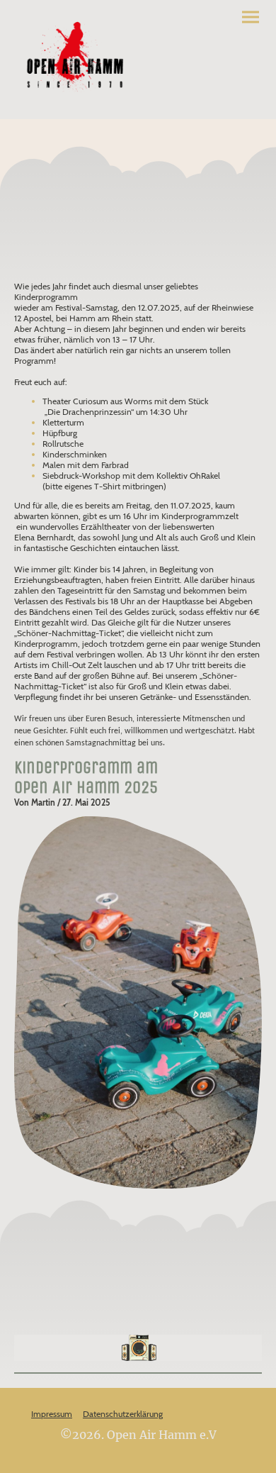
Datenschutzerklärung (123, 1413)
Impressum (51, 1413)
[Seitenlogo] (74, 59)
